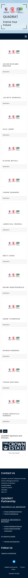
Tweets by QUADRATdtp (8, 553)
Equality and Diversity (11, 567)
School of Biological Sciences (13, 512)
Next (5, 431)
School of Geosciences (11, 514)
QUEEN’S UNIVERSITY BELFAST (11, 521)
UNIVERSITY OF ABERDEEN (13, 507)
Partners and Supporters (12, 542)
